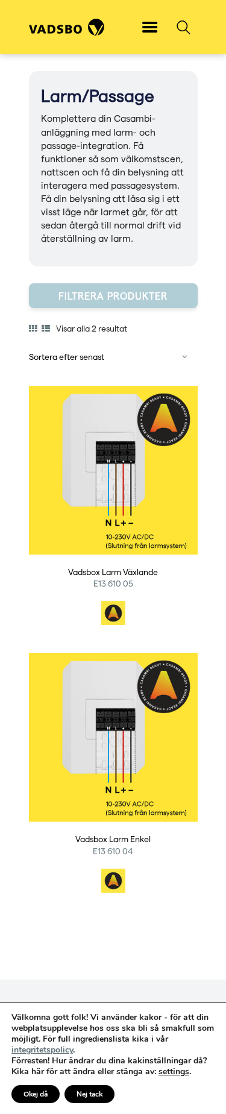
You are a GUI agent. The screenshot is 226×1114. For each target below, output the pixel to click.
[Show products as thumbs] (33, 329)
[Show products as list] (46, 329)
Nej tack (89, 1094)
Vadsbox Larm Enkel (113, 839)
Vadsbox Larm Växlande (113, 572)
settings (174, 1071)
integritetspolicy (42, 1050)
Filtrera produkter (113, 295)
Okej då (36, 1094)
